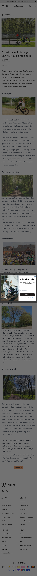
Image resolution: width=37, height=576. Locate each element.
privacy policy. (31, 297)
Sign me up (27, 294)
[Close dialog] (35, 277)
